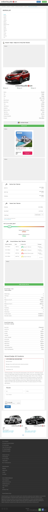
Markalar (4, 468)
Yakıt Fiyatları (5, 460)
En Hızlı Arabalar (5, 445)
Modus (5, 25)
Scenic (5, 27)
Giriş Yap (44, 1)
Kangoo (5, 15)
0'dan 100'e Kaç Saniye (6, 447)
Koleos (5, 17)
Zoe (4, 37)
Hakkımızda (4, 470)
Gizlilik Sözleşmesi (6, 483)
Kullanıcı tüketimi (8, 244)
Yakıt (3, 487)
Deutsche (27, 508)
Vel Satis (5, 35)
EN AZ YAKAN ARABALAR (7, 478)
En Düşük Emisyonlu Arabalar (8, 443)
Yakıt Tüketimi (5, 485)
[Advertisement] (24, 56)
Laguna (5, 18)
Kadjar (5, 14)
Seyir (16, 244)
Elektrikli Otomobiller (6, 451)
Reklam (5, 46)
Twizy (5, 34)
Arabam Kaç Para (5, 454)
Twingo (5, 33)
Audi (4, 427)
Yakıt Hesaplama (5, 479)
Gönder (7, 406)
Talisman (5, 30)
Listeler (3, 472)
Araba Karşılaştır (5, 466)
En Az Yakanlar (5, 441)
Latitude (5, 20)
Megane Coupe (6, 24)
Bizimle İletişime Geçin (6, 493)
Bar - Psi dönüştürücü (6, 462)
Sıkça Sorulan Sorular (6, 481)
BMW (26, 427)
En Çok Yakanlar (5, 458)
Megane (5, 23)
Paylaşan (39, 244)
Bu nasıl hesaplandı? (7, 219)
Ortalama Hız (23, 244)
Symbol (5, 28)
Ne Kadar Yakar (5, 489)
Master (5, 21)
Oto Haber (4, 474)
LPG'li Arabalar (5, 456)
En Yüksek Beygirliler (6, 449)
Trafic (5, 31)
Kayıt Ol (38, 1)
